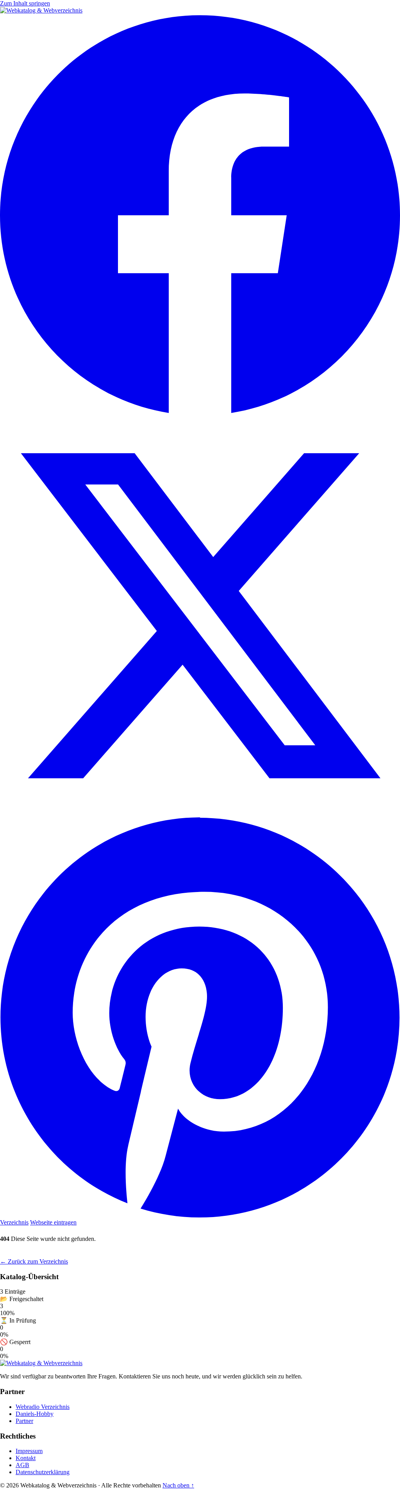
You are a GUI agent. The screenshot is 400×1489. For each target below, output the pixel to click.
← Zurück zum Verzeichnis (34, 1261)
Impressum (29, 1451)
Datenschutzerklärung (43, 1472)
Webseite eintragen (53, 1222)
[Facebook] (200, 412)
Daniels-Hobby (35, 1413)
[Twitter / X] (200, 813)
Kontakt (26, 1458)
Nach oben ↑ (178, 1485)
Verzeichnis (14, 1222)
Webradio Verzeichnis (43, 1406)
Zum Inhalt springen (25, 3)
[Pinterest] (200, 1215)
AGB (22, 1465)
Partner (24, 1420)
